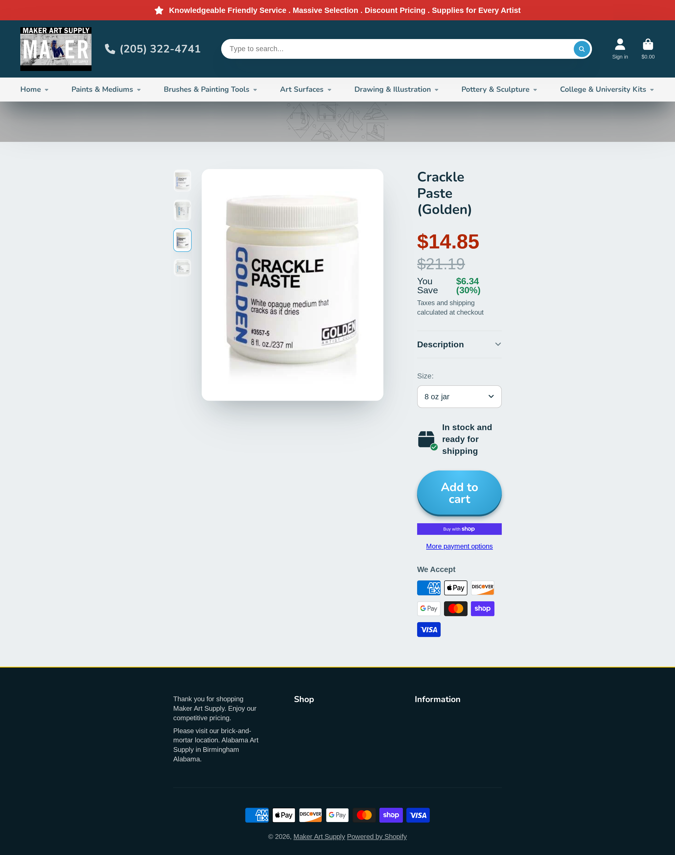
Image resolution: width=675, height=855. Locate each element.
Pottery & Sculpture (495, 89)
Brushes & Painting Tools (206, 89)
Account (620, 49)
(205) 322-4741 (160, 49)
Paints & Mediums (102, 89)
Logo (55, 49)
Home (30, 89)
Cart (648, 49)
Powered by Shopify (377, 836)
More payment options (459, 546)
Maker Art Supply (319, 836)
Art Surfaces (302, 89)
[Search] (582, 49)
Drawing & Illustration (392, 89)
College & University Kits (603, 89)
